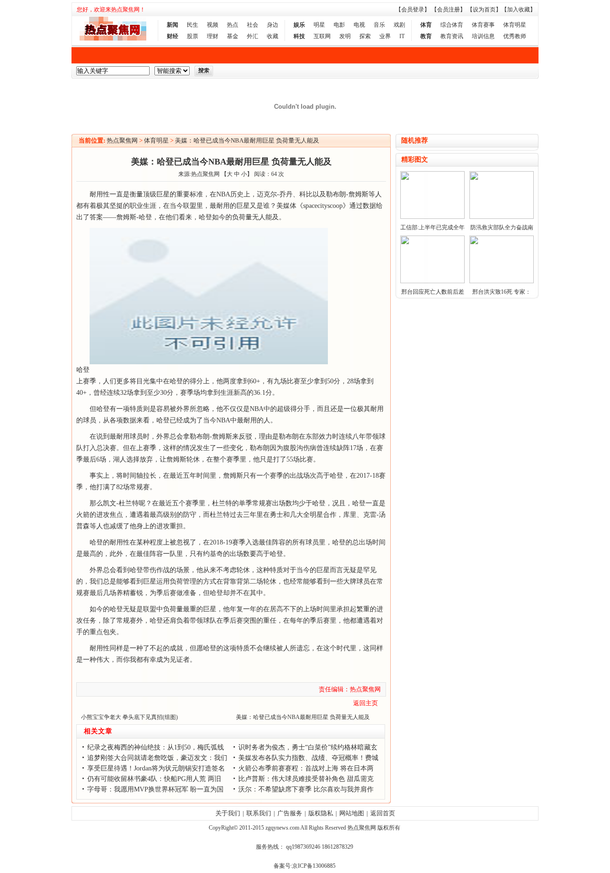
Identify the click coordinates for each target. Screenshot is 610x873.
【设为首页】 (484, 9)
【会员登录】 (413, 9)
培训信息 (483, 36)
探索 (365, 36)
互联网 (322, 36)
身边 (272, 24)
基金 (232, 36)
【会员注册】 (448, 9)
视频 (212, 24)
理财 (212, 36)
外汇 (252, 36)
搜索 (203, 71)
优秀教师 (514, 36)
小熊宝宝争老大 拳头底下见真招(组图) (129, 717)
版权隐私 (320, 813)
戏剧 (399, 24)
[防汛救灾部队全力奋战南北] (501, 217)
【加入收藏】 (518, 9)
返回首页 (382, 813)
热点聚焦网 (122, 140)
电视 (359, 24)
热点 (232, 24)
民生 (192, 24)
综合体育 (451, 24)
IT (402, 36)
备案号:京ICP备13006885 (305, 866)
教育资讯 (451, 36)
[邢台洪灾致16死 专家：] (501, 281)
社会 (252, 24)
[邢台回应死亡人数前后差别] (432, 281)
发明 (345, 36)
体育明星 (514, 24)
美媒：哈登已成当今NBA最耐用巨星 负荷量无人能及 (247, 140)
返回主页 (365, 703)
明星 (319, 24)
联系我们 (258, 813)
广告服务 (289, 813)
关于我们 (227, 813)
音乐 (379, 24)
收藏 (272, 36)
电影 (339, 24)
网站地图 (351, 813)
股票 (192, 36)
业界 (385, 36)
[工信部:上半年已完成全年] (432, 217)
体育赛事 (483, 24)
